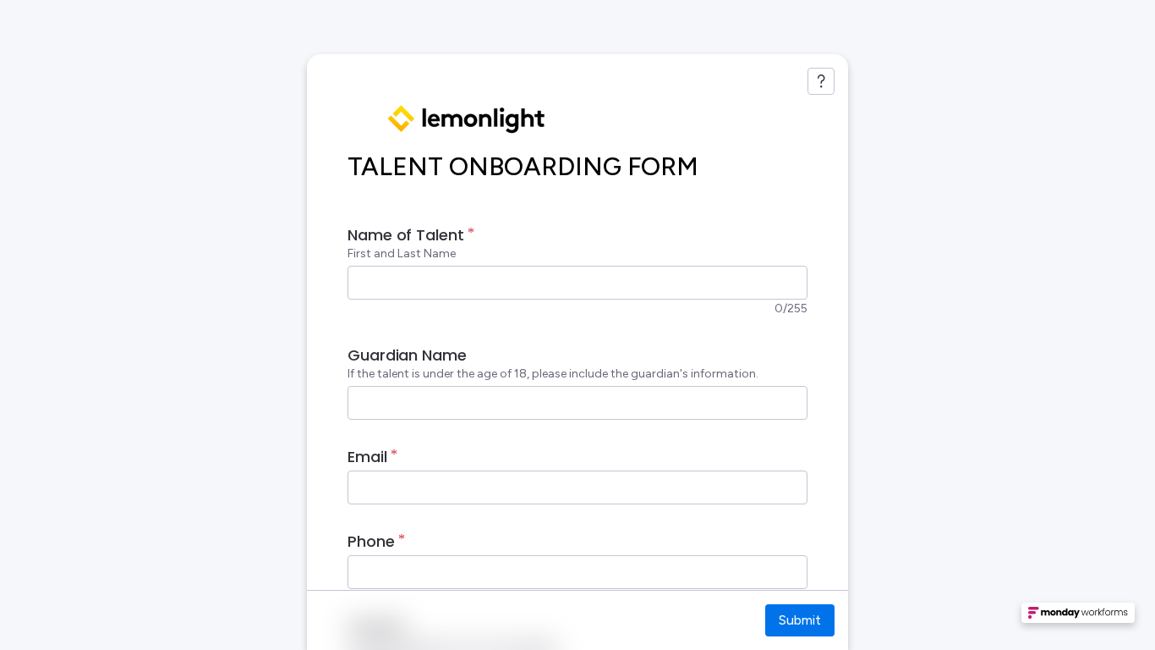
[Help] (821, 81)
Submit (800, 620)
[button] (1078, 617)
